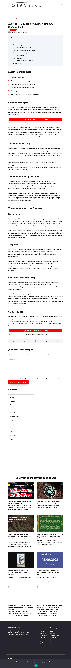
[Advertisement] (21, 456)
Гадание (13, 29)
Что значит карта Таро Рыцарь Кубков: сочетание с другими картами (18, 572)
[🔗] (35, 123)
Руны (11, 431)
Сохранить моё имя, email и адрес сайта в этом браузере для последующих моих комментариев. (35, 378)
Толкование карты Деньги (21, 53)
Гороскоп (13, 405)
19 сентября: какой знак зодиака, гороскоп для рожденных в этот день (48, 572)
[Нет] (69, 663)
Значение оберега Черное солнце (49, 501)
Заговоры (13, 409)
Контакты (53, 644)
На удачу (12, 424)
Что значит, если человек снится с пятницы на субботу (20, 502)
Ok (36, 665)
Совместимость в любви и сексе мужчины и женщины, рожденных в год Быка (20, 607)
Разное (12, 428)
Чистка (12, 439)
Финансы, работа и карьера (25, 60)
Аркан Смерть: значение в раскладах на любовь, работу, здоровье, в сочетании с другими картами (50, 607)
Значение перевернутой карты (26, 50)
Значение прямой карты (24, 47)
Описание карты (18, 45)
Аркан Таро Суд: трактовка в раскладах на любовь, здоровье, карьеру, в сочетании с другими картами (19, 537)
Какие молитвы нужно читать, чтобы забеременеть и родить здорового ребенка (50, 536)
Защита (12, 412)
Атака (12, 397)
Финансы (13, 435)
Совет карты (17, 63)
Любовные (13, 420)
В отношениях (21, 55)
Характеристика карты (23, 42)
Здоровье (20, 58)
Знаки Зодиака (14, 416)
